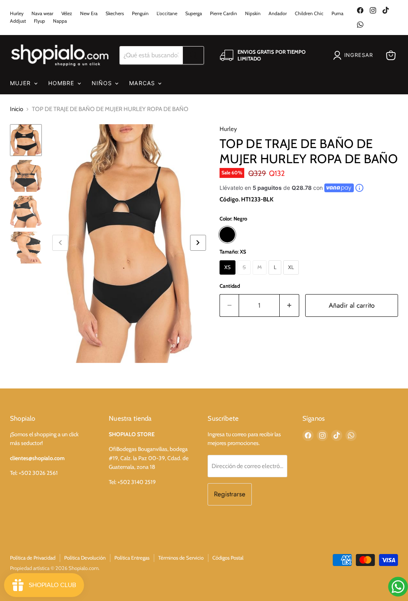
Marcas (143, 83)
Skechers (115, 13)
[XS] (229, 276)
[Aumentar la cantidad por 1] (289, 305)
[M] (261, 276)
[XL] (292, 276)
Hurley (17, 13)
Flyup (39, 21)
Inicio (16, 109)
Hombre (62, 83)
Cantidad (230, 286)
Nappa (60, 21)
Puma (337, 13)
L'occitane (167, 13)
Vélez (66, 13)
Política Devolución (85, 557)
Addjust (18, 21)
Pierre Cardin (223, 13)
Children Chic (309, 13)
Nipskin (253, 13)
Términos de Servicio (181, 557)
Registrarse (229, 494)
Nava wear (42, 13)
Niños (103, 83)
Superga (193, 13)
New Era (89, 13)
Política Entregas (131, 557)
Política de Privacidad (32, 557)
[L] (276, 276)
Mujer (21, 83)
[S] (245, 276)
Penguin (140, 13)
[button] (198, 243)
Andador (278, 13)
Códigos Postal (227, 557)
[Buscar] (193, 55)
